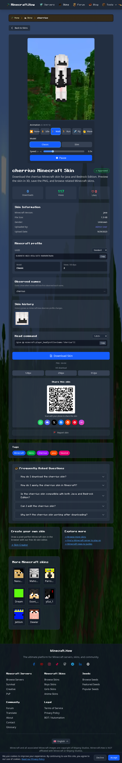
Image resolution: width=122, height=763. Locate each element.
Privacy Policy (52, 713)
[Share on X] (54, 422)
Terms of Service (53, 708)
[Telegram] (73, 664)
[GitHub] (65, 664)
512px (94, 373)
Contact (10, 722)
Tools (110, 5)
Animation (40, 124)
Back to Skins (21, 27)
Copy (103, 256)
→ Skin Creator (19, 545)
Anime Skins (51, 694)
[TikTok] (57, 664)
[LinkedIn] (80, 664)
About (9, 717)
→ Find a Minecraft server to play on (83, 540)
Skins (66, 5)
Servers (49, 5)
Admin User (101, 226)
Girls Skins (50, 689)
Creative (10, 689)
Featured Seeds (91, 684)
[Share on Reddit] (68, 422)
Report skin (61, 432)
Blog (95, 5)
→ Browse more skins (75, 536)
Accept (114, 757)
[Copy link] (81, 422)
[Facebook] (34, 664)
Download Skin (63, 356)
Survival (10, 684)
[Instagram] (49, 664)
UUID (17, 250)
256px (61, 373)
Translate (11, 713)
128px (28, 373)
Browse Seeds (90, 679)
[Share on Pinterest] (74, 422)
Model (33, 138)
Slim (77, 144)
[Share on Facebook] (61, 422)
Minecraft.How (23, 4)
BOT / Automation (54, 717)
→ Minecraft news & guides (78, 544)
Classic (45, 144)
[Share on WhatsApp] (40, 422)
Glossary (11, 727)
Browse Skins (51, 679)
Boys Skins (50, 684)
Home (17, 18)
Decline (100, 757)
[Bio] (88, 664)
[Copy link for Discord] (47, 422)
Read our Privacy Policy (33, 759)
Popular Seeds (90, 689)
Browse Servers (15, 679)
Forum (81, 5)
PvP (8, 694)
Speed (36, 151)
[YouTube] (42, 664)
